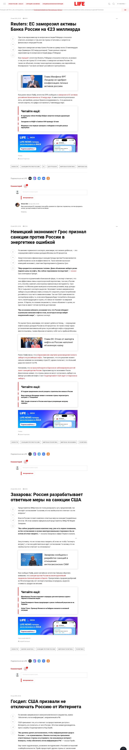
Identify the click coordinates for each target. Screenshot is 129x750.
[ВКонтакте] (44, 178)
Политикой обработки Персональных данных (48, 10)
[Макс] (34, 178)
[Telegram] (39, 178)
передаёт (25, 58)
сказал (73, 271)
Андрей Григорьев (25, 641)
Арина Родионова (25, 158)
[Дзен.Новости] (30, 178)
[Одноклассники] (48, 178)
